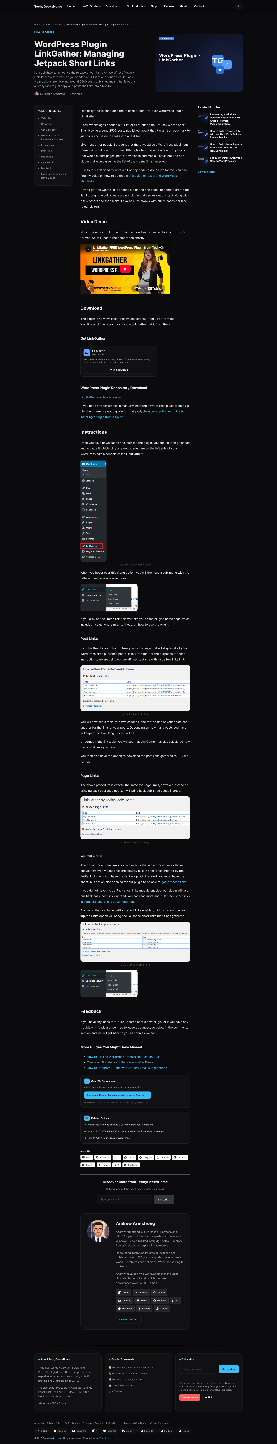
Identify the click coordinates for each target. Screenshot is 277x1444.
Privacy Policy (54, 1423)
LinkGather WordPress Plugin (100, 397)
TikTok (142, 1301)
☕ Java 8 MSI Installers (121, 1385)
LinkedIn (141, 1293)
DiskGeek (52, 1392)
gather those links (173, 882)
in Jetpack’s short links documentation (107, 901)
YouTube (124, 1301)
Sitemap (87, 1423)
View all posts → (129, 1319)
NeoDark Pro (102, 1438)
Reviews (169, 6)
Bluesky (144, 1309)
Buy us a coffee (190, 1397)
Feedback (46, 168)
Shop (154, 6)
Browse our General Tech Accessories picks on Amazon (115, 1095)
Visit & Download (119, 370)
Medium (166, 1432)
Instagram (79, 1432)
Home (71, 6)
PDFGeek (69, 1392)
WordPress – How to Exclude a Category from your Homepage (120, 1124)
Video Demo (48, 118)
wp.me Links (48, 162)
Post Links (46, 151)
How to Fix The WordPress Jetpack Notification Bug (123, 1056)
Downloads (113, 6)
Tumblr (183, 1432)
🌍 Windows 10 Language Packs (125, 1379)
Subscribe (164, 1199)
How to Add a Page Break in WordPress (109, 1138)
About (183, 6)
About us (43, 1403)
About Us (39, 1423)
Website (162, 1309)
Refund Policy (113, 1423)
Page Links (47, 156)
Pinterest (160, 1301)
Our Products (135, 6)
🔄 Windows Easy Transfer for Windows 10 (131, 1367)
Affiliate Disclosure (159, 1423)
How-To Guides (89, 6)
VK (175, 1301)
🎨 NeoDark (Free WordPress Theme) (128, 1373)
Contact (199, 6)
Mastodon (125, 1309)
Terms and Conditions (135, 1423)
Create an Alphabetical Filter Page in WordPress (120, 1062)
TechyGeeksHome (48, 6)
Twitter (123, 1293)
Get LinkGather (49, 130)
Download (46, 124)
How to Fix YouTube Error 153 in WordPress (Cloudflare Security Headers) (126, 1131)
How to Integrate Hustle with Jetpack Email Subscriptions (127, 1068)
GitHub (159, 1293)
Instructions (47, 145)
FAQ (53, 1403)
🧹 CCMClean (116, 1391)
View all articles (207, 171)
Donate (76, 1423)
